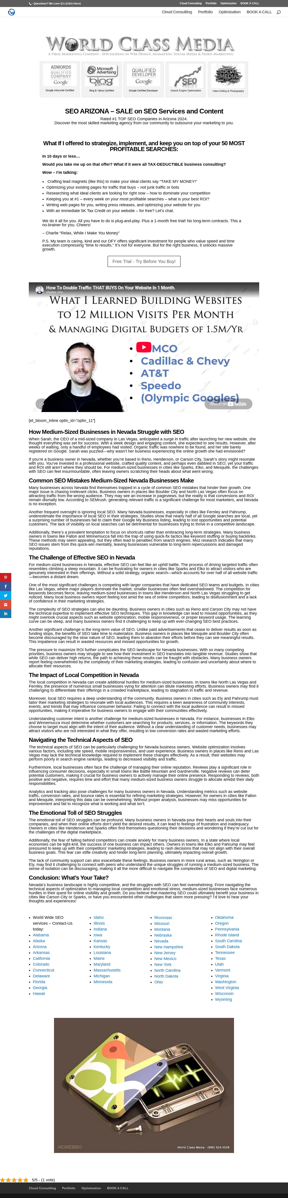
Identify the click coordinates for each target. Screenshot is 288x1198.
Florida (39, 982)
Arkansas (41, 952)
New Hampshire (168, 947)
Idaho (99, 917)
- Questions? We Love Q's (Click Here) (56, 3)
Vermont (222, 970)
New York (162, 964)
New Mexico (165, 958)
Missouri (161, 923)
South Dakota (227, 946)
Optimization (228, 3)
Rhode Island (227, 935)
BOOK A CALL (250, 3)
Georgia (40, 987)
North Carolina (167, 970)
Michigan (102, 976)
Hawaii (39, 993)
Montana (162, 929)
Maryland (102, 964)
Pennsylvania (227, 929)
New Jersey (165, 953)
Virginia (222, 976)
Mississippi (163, 917)
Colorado (41, 964)
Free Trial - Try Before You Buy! (144, 261)
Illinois (99, 923)
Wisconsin (224, 993)
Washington (225, 982)
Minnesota (103, 982)
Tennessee (225, 952)
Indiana (100, 929)
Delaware (41, 976)
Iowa (98, 935)
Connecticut (43, 970)
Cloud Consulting (191, 3)
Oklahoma (224, 917)
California (41, 958)
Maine (99, 958)
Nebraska (163, 935)
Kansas (100, 941)
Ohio (158, 982)
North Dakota (166, 976)
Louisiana (102, 952)
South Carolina (228, 941)
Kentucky (102, 946)
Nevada (161, 941)
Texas (220, 958)
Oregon (222, 923)
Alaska (39, 941)
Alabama (41, 935)
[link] (5, 577)
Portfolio (211, 3)
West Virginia (227, 987)
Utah (219, 964)
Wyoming (223, 999)
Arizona (40, 946)
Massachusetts (107, 970)
